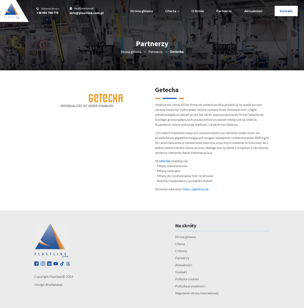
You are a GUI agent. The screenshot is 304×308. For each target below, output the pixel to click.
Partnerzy (224, 11)
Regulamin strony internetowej (196, 293)
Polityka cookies (187, 279)
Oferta (170, 11)
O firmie (197, 11)
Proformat (54, 284)
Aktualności (253, 11)
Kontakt (286, 11)
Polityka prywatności (190, 286)
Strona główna (141, 11)
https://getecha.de (196, 189)
